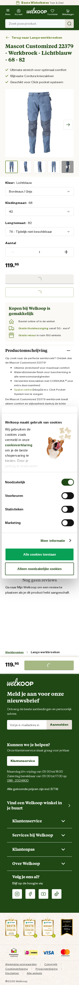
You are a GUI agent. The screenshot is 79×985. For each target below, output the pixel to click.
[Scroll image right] (68, 124)
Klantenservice (23, 760)
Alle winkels (34, 973)
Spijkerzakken (23, 389)
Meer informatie (53, 540)
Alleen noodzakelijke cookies (39, 568)
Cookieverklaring (16, 969)
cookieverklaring (18, 445)
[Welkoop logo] (37, 10)
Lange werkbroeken (45, 652)
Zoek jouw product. (23, 23)
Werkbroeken (14, 652)
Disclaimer (12, 973)
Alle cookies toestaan (39, 554)
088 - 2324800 (18, 780)
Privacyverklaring (47, 969)
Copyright (50, 964)
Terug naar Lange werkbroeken (36, 37)
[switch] (67, 495)
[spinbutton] (39, 252)
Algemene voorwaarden (21, 964)
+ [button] (66, 252)
